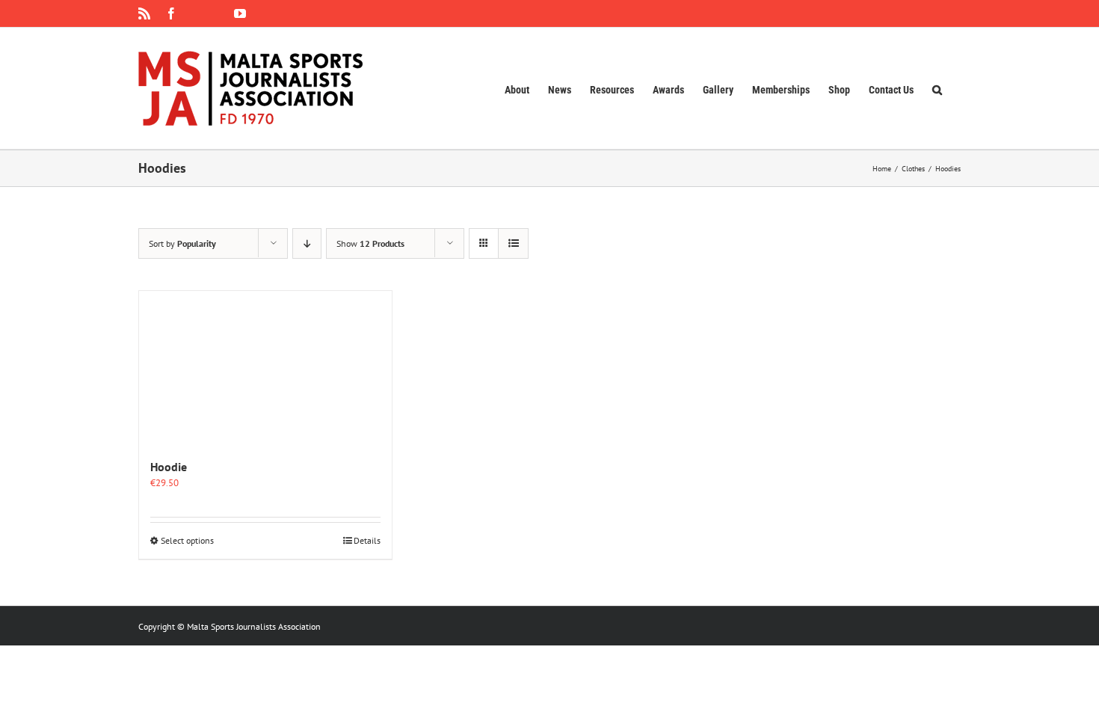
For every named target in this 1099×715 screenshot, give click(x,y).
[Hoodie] (265, 367)
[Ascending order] (306, 243)
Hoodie (168, 466)
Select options (187, 540)
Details (367, 540)
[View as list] (513, 243)
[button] (937, 88)
